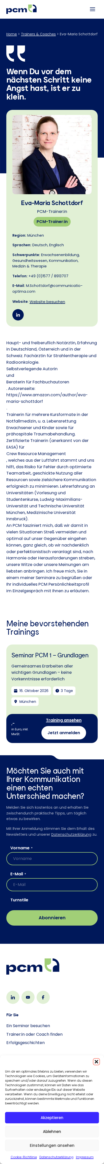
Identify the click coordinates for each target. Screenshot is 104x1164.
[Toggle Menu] (92, 9)
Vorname (21, 848)
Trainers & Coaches (38, 34)
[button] (96, 1061)
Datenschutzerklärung (56, 1157)
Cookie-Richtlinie (24, 1157)
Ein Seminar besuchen (28, 1026)
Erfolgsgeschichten (25, 1043)
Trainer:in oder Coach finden (34, 1034)
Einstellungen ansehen (52, 1145)
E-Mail (18, 874)
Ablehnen (52, 1131)
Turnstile (19, 900)
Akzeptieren (52, 1117)
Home (11, 34)
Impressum (85, 1157)
